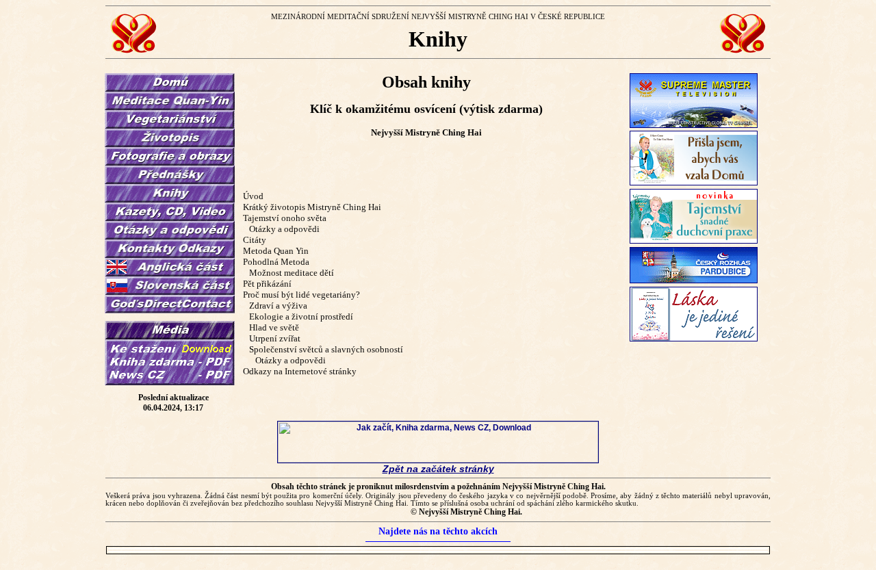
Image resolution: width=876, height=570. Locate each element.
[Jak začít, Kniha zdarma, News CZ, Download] (438, 460)
